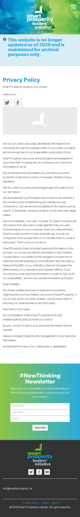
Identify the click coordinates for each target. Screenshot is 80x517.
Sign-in (55, 503)
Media (45, 503)
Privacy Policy (31, 503)
